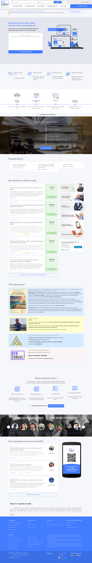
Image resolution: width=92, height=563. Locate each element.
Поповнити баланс (12, 529)
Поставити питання (75, 11)
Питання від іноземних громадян (17, 139)
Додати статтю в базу (32, 527)
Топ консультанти (63, 418)
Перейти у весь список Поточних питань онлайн (33, 274)
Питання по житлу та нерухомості (17, 129)
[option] (46, 13)
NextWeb (17, 557)
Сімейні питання (14, 126)
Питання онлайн (30, 6)
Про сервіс (63, 6)
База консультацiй (17, 6)
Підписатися (78, 246)
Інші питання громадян (15, 142)
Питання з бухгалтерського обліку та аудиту (58, 139)
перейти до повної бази (33, 494)
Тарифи (29, 529)
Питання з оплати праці (54, 132)
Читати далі (12, 514)
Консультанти (41, 6)
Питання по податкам (53, 126)
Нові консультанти (29, 418)
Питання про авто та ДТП (54, 129)
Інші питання (52, 142)
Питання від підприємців (54, 136)
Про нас (48, 522)
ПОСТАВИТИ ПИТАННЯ (46, 148)
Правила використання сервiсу (72, 527)
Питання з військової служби (16, 132)
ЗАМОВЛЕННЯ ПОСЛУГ (52, 6)
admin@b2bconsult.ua (50, 554)
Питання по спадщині (15, 136)
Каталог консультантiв (12, 527)
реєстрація (87, 2)
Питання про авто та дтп (13, 544)
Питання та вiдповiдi (70, 522)
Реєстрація (30, 522)
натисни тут (60, 29)
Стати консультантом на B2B (56, 405)
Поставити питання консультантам (14, 522)
